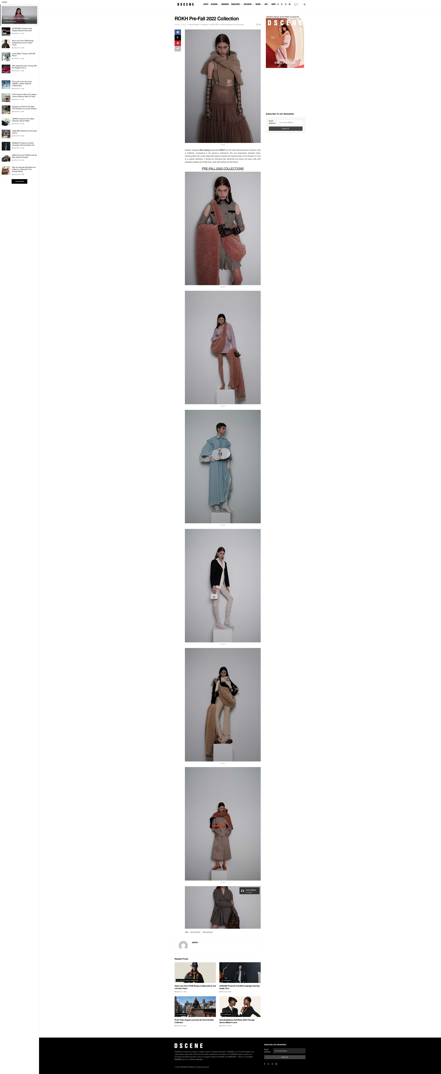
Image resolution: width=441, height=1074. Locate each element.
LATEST (205, 4)
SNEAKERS (225, 4)
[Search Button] (304, 4)
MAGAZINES (235, 4)
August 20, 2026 (225, 992)
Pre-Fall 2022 (213, 24)
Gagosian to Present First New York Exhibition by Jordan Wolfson (24, 107)
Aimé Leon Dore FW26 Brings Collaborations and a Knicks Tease (23, 42)
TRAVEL (258, 4)
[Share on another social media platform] (178, 48)
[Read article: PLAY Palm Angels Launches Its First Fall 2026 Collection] (195, 1006)
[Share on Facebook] (178, 32)
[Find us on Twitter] (282, 4)
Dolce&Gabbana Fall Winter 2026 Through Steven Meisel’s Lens (237, 1021)
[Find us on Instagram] (286, 4)
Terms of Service (196, 1059)
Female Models (194, 24)
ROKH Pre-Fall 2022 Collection (16, 18)
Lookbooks (204, 24)
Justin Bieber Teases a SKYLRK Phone (23, 54)
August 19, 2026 (225, 1026)
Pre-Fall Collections (226, 24)
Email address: (272, 122)
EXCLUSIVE (248, 4)
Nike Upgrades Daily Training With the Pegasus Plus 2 (24, 67)
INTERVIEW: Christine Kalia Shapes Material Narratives (22, 29)
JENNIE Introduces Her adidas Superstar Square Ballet (23, 119)
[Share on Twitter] (178, 37)
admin (195, 942)
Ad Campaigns (226, 980)
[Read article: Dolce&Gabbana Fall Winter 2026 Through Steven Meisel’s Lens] (240, 1006)
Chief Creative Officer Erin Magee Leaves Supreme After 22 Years (24, 95)
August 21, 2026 (181, 992)
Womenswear (239, 24)
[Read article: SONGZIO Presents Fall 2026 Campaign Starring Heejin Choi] (240, 972)
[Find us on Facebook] (277, 4)
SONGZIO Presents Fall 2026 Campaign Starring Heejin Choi (23, 144)
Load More (19, 181)
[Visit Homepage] (186, 4)
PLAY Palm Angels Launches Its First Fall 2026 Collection (194, 1021)
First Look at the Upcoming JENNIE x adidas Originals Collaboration (22, 83)
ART (266, 4)
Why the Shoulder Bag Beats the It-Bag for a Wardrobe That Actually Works (24, 169)
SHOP (273, 4)
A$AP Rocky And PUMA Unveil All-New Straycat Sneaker (24, 156)
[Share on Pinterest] (178, 43)
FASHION (214, 4)
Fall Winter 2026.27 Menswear (187, 980)
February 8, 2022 (180, 24)
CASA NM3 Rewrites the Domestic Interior (24, 132)
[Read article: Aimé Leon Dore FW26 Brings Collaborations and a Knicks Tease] (195, 972)
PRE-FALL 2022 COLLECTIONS (223, 168)
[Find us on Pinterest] (289, 4)
